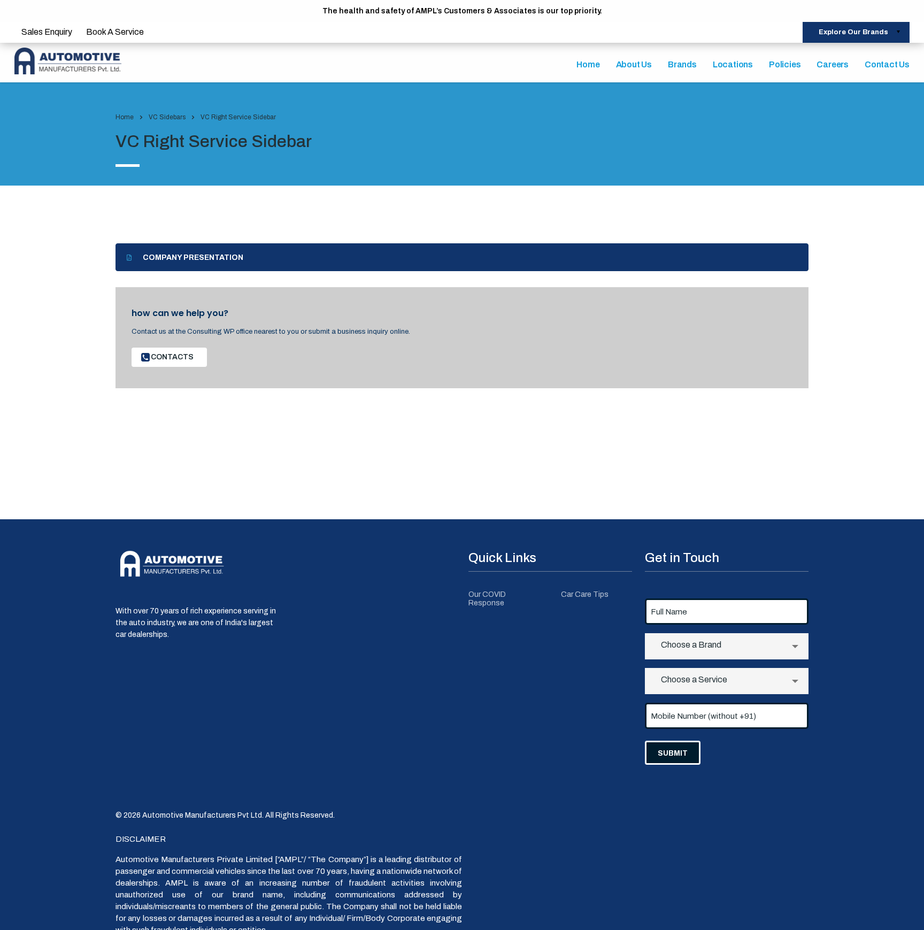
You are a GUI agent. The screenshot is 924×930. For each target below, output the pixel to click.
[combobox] (726, 646)
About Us (634, 64)
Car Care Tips (585, 594)
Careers (833, 64)
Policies (784, 64)
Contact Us (887, 64)
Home (587, 64)
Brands (682, 64)
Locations (733, 64)
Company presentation (193, 257)
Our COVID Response (487, 598)
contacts (172, 357)
